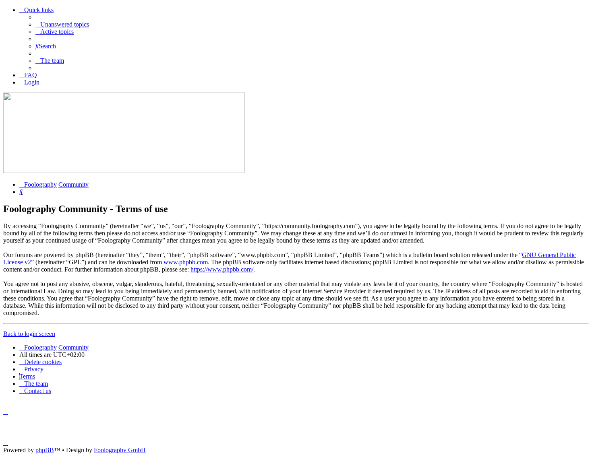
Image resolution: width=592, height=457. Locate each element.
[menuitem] (62, 24)
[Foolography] (124, 170)
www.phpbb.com (186, 262)
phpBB (44, 450)
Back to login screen (29, 333)
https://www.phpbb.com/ (221, 269)
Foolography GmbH (120, 450)
